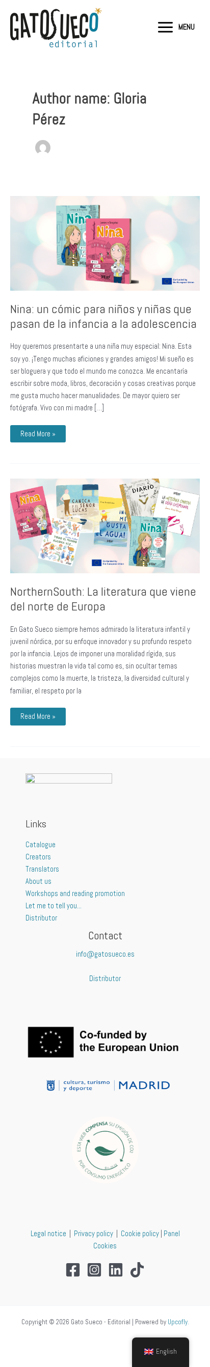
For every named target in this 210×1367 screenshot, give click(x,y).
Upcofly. (178, 1322)
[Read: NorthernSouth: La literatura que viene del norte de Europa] (105, 525)
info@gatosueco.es (105, 954)
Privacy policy (93, 1233)
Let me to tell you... (53, 905)
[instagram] (94, 1269)
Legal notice (48, 1233)
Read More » (39, 431)
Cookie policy (140, 1233)
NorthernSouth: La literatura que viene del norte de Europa (103, 599)
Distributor (41, 918)
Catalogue (40, 844)
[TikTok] (137, 1269)
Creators (38, 856)
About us (38, 881)
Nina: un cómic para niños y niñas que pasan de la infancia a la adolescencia (103, 316)
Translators (42, 869)
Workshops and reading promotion (75, 893)
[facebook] (73, 1269)
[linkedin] (115, 1269)
